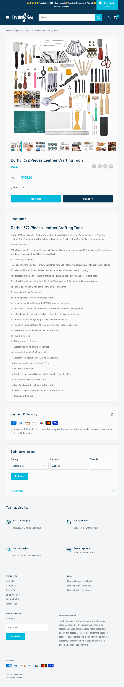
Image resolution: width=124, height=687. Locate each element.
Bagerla (14, 167)
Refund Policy (16, 491)
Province (54, 459)
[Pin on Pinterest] (100, 166)
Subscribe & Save (109, 5)
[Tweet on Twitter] (105, 166)
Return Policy (12, 590)
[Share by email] (111, 166)
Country (14, 459)
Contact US (11, 585)
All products (18, 30)
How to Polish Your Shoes (79, 585)
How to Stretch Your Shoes (79, 590)
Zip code (94, 459)
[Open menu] (7, 17)
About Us (10, 581)
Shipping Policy (13, 594)
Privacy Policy (12, 599)
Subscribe (15, 636)
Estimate (19, 476)
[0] (115, 17)
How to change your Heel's (79, 581)
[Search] (98, 17)
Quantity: (15, 187)
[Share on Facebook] (94, 166)
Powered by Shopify (14, 678)
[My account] (109, 17)
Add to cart (36, 198)
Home (8, 30)
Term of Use (11, 603)
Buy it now (88, 198)
